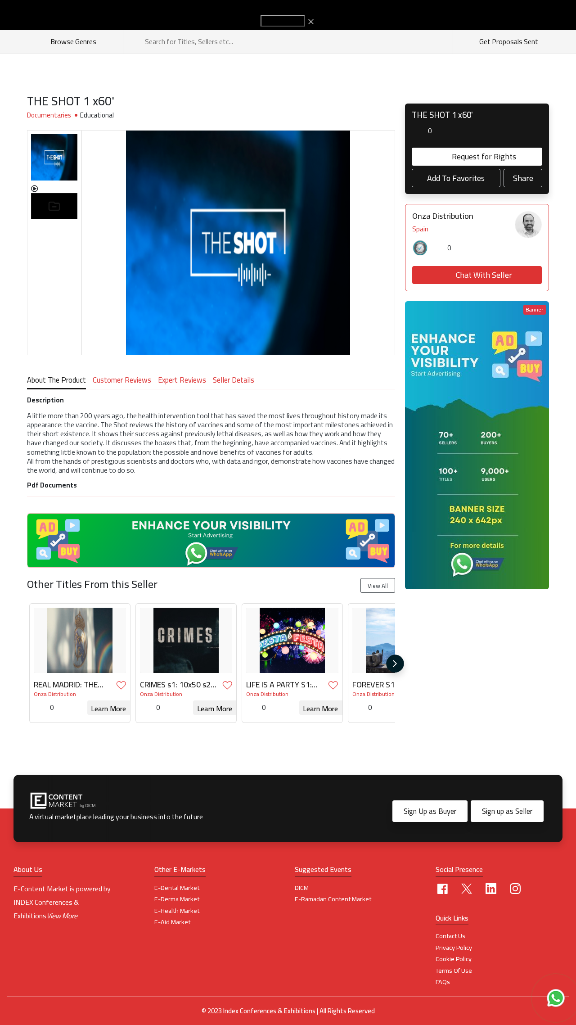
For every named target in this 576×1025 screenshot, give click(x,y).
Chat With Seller (484, 274)
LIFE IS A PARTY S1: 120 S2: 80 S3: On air (282, 685)
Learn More (108, 708)
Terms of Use (454, 970)
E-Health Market (176, 911)
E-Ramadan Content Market (333, 899)
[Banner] (477, 444)
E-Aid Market (172, 922)
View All (378, 585)
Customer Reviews (122, 381)
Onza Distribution (55, 694)
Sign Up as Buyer (430, 811)
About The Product (56, 381)
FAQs (443, 982)
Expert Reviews (182, 381)
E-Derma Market (176, 899)
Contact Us (450, 936)
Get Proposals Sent (508, 41)
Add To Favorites (456, 178)
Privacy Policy (454, 947)
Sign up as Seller (507, 811)
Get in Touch (283, 21)
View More (61, 915)
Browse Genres (74, 41)
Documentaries (49, 115)
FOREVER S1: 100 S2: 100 (388, 685)
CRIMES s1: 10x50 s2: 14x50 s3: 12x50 (176, 685)
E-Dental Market (176, 888)
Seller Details (233, 381)
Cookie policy (454, 959)
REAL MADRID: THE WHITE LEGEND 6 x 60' (71, 685)
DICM (302, 888)
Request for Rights (484, 156)
